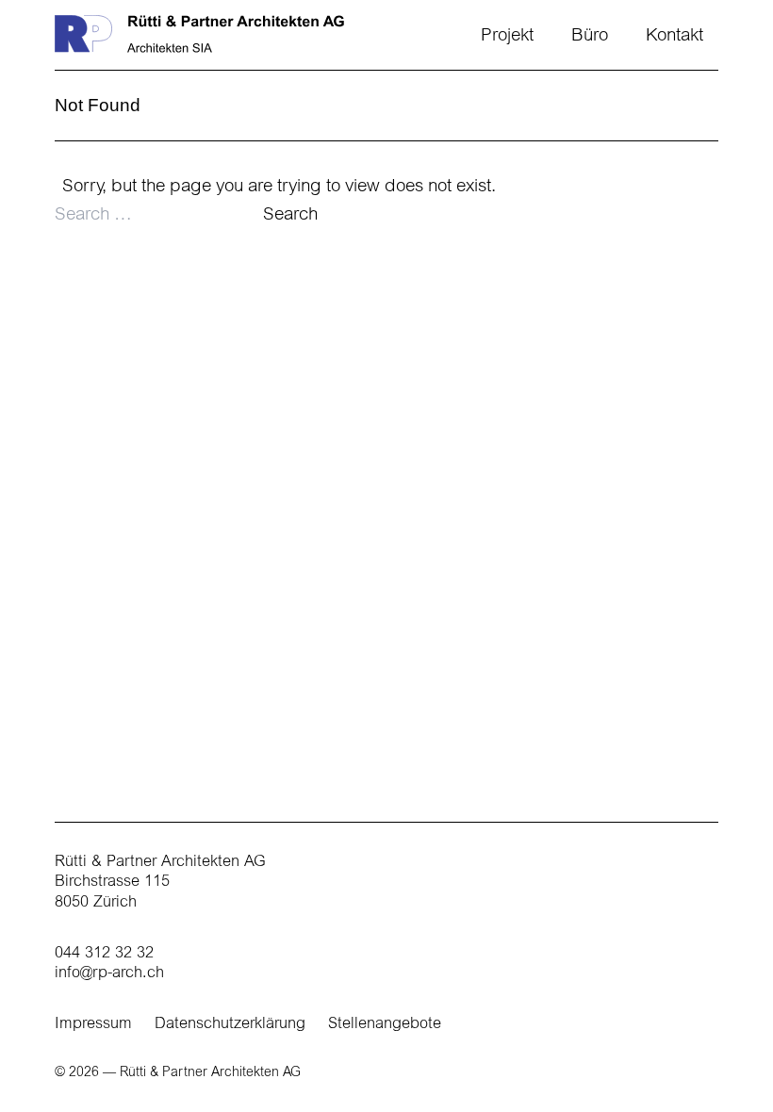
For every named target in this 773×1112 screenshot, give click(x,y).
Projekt (507, 36)
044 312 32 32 (104, 953)
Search (290, 215)
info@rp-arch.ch (109, 973)
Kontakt (674, 36)
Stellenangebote (384, 1024)
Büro (589, 36)
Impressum (93, 1024)
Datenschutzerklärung (230, 1024)
